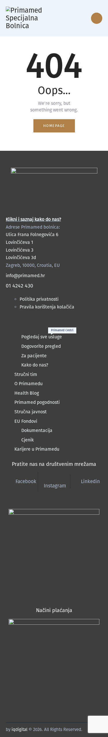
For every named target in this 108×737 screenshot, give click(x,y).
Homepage (54, 126)
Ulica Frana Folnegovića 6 (32, 234)
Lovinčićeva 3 (19, 250)
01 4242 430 (19, 286)
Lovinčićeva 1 (19, 242)
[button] (72, 18)
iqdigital (19, 729)
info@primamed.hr (25, 275)
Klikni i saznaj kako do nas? (33, 219)
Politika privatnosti (40, 299)
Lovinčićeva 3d (21, 257)
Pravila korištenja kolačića (47, 307)
